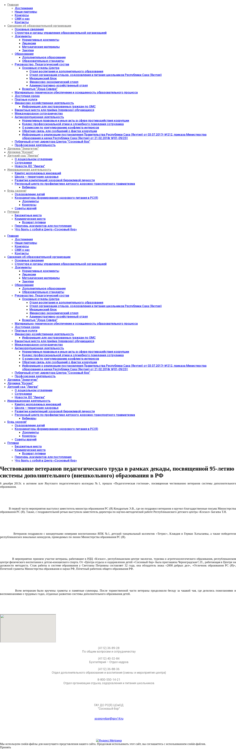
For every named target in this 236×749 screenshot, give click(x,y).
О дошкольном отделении (33, 159)
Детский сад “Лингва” (23, 155)
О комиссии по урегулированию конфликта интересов (60, 127)
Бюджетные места (28, 215)
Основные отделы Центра (40, 68)
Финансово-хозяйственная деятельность (44, 103)
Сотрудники (23, 162)
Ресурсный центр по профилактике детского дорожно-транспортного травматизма (75, 183)
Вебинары (29, 187)
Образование (24, 54)
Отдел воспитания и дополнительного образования (66, 71)
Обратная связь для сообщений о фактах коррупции (59, 131)
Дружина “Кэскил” (20, 152)
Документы (23, 36)
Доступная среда (27, 96)
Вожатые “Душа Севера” (40, 89)
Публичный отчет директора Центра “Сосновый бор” (52, 141)
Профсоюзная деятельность (35, 145)
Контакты (22, 22)
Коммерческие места (30, 219)
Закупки (28, 50)
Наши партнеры (26, 11)
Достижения (24, 8)
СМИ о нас (22, 19)
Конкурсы (22, 15)
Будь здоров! (16, 191)
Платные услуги (26, 99)
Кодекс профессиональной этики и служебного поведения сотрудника (73, 124)
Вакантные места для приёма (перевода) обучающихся (54, 110)
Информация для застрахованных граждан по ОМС (59, 106)
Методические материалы (41, 47)
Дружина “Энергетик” (23, 148)
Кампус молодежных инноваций (38, 173)
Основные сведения (29, 29)
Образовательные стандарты (43, 61)
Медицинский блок (43, 78)
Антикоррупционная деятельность (39, 117)
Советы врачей (26, 208)
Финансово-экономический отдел (54, 82)
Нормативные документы (40, 40)
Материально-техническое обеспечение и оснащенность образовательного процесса (76, 92)
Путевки (13, 212)
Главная (13, 4)
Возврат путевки (34, 222)
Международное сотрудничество (39, 113)
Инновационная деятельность (29, 169)
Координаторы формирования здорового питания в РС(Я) (56, 198)
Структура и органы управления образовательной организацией (61, 33)
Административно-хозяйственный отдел (59, 85)
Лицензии (29, 43)
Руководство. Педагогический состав (42, 64)
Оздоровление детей (30, 194)
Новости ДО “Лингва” (30, 166)
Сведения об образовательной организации (39, 26)
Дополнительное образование (44, 57)
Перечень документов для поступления (43, 226)
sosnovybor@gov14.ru (108, 718)
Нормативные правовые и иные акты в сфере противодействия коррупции (75, 120)
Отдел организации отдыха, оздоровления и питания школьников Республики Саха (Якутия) (96, 75)
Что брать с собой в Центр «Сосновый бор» (46, 229)
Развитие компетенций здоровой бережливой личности (55, 180)
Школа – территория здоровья (36, 176)
